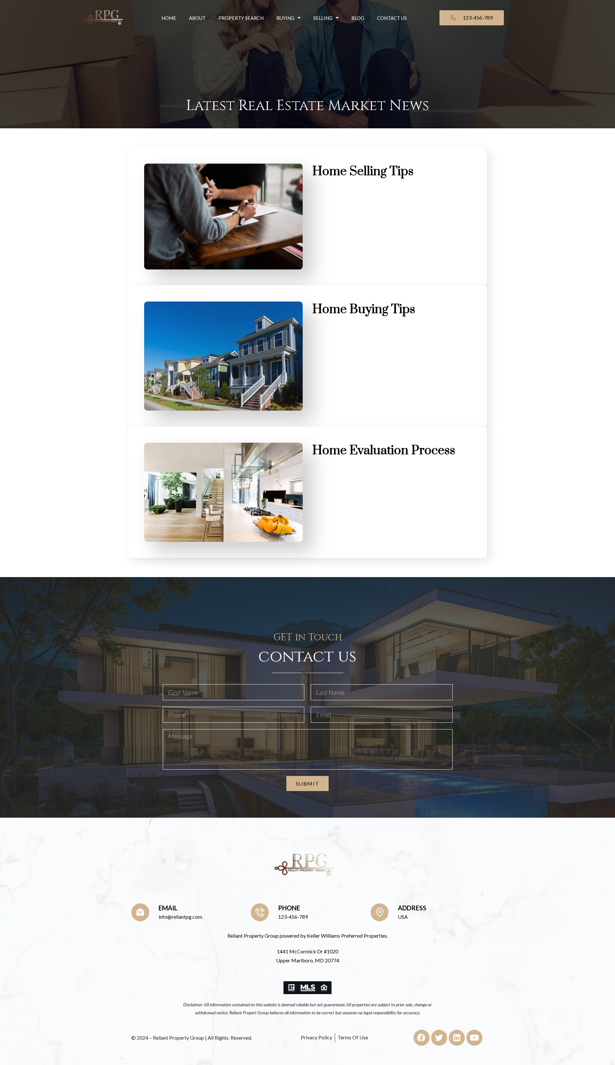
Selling (322, 18)
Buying (285, 18)
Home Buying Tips (363, 309)
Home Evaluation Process (383, 450)
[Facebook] (422, 1038)
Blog (357, 18)
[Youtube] (474, 1038)
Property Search (241, 18)
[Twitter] (439, 1038)
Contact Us (392, 18)
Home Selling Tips (363, 171)
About (197, 18)
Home (168, 18)
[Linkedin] (457, 1038)
